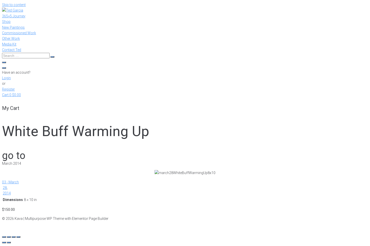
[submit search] (52, 57)
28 (5, 188)
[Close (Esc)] (4, 237)
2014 (7, 193)
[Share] (9, 237)
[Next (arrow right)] (9, 242)
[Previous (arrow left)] (4, 242)
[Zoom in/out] (18, 237)
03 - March (10, 182)
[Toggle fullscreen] (14, 237)
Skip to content (14, 5)
